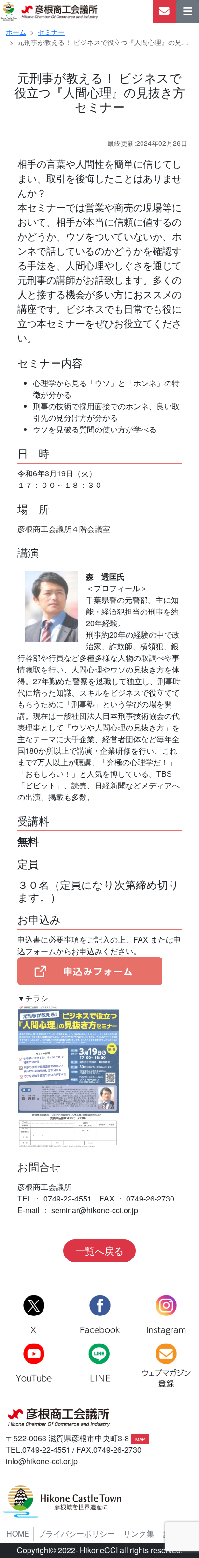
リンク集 (138, 1534)
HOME (17, 1534)
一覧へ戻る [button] (99, 1251)
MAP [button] (140, 1439)
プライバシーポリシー (76, 1534)
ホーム (16, 32)
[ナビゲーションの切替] (187, 11)
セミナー (51, 32)
